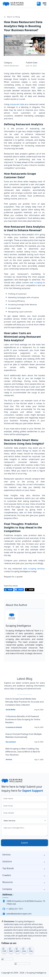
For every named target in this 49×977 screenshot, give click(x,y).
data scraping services (33, 568)
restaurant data (17, 104)
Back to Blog (13, 17)
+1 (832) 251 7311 (14, 908)
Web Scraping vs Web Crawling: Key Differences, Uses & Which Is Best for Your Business (22, 751)
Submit (24, 842)
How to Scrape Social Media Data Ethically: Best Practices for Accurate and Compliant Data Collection (24, 701)
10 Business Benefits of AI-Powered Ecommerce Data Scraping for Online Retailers (22, 719)
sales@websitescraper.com (19, 913)
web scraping (36, 282)
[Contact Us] (39, 4)
